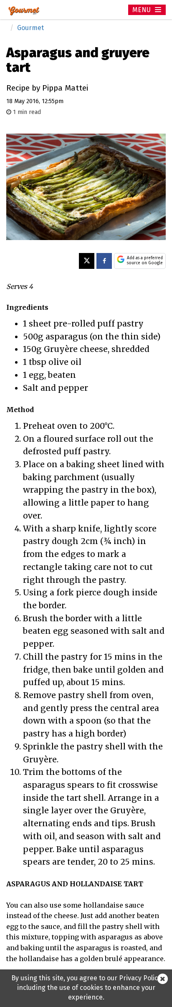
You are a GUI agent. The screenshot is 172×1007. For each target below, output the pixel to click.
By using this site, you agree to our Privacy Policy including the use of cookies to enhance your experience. (86, 987)
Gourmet (30, 28)
